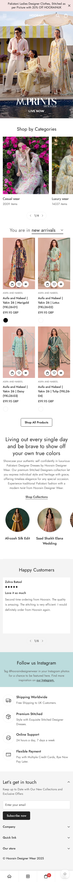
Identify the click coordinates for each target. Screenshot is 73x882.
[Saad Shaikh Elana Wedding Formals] (49, 520)
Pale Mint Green (41, 320)
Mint (5, 409)
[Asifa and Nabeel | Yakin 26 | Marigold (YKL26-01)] (19, 263)
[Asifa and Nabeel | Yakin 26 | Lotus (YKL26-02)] (54, 263)
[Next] (42, 215)
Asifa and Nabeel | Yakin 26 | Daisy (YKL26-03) (15, 391)
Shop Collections (36, 497)
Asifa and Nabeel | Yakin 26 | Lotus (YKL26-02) (50, 302)
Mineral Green (41, 409)
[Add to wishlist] (19, 284)
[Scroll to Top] (66, 862)
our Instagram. (45, 680)
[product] (9, 876)
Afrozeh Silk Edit (17, 538)
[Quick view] (25, 284)
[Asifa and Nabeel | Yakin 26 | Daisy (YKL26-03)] (19, 352)
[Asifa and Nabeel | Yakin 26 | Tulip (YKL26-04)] (54, 352)
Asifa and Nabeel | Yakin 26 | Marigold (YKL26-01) (16, 302)
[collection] (17, 520)
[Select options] (12, 284)
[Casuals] (26, 165)
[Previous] (30, 215)
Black (5, 320)
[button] (66, 15)
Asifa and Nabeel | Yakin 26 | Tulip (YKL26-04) (54, 391)
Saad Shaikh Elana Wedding (49, 541)
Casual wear (11, 198)
